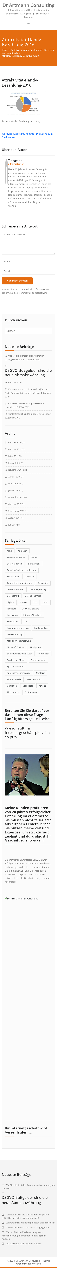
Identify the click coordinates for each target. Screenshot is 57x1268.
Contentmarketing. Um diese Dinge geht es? (29, 413)
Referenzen (43, 653)
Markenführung (15, 634)
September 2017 (16, 511)
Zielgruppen (13, 692)
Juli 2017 (12, 524)
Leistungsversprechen (18, 628)
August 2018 (14, 476)
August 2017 (14, 517)
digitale (10, 602)
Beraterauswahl (15, 563)
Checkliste (29, 576)
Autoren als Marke (16, 557)
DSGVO (23, 602)
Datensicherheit (33, 595)
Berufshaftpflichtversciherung (21, 570)
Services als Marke (16, 660)
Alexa (9, 550)
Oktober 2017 (14, 504)
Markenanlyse (41, 628)
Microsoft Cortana (16, 647)
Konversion (12, 621)
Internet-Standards (32, 615)
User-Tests (28, 685)
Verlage (42, 685)
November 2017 (16, 497)
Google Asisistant (30, 608)
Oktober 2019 (14, 449)
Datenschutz (13, 595)
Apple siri (22, 550)
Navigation (35, 647)
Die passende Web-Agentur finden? (24, 1243)
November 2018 (16, 469)
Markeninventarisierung (19, 640)
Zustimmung (31, 692)
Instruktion (12, 615)
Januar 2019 (14, 463)
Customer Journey (37, 589)
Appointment (23, 1263)
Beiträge (15, 49)
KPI (25, 621)
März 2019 (13, 456)
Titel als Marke (14, 679)
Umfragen (12, 685)
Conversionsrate (15, 589)
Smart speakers (38, 660)
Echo (35, 602)
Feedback (11, 608)
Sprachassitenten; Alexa (19, 673)
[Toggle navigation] (28, 23)
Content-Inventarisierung (19, 583)
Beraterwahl (34, 563)
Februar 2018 (14, 483)
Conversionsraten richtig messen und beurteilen (30, 1222)
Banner (34, 557)
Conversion (42, 583)
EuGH (45, 602)
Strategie (40, 673)
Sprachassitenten (15, 666)
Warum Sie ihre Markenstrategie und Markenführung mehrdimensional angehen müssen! (24, 1235)
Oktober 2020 (14, 442)
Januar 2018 (14, 490)
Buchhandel (13, 576)
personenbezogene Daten (19, 653)
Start (4, 49)
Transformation (34, 679)
